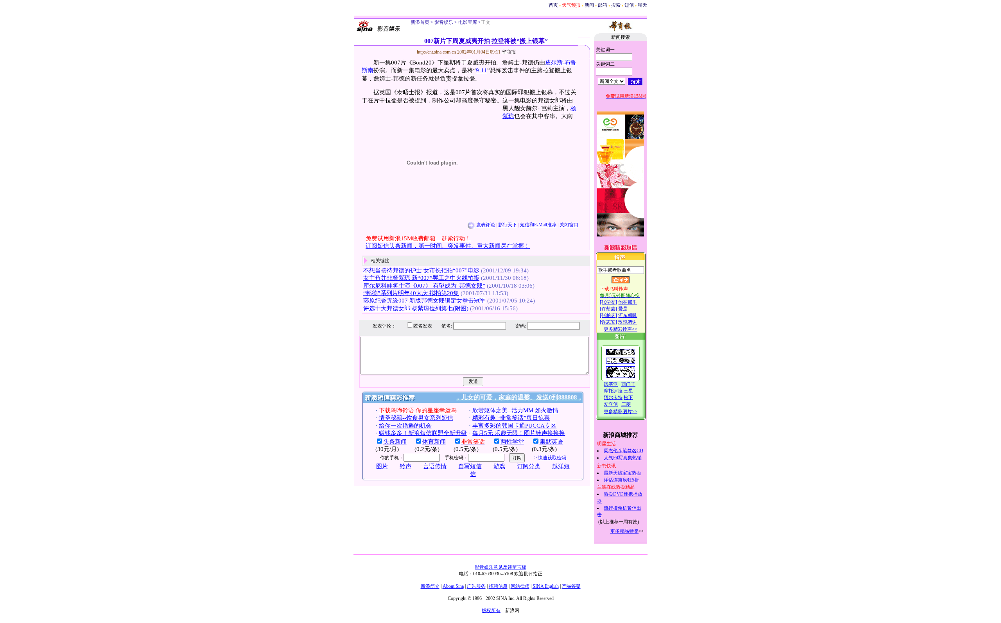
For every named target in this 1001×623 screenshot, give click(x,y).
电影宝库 (467, 22)
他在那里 (627, 302)
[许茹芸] (608, 309)
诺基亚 (611, 384)
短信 (629, 5)
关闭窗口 (569, 224)
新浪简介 (430, 586)
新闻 (589, 5)
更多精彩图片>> (620, 411)
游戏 (499, 466)
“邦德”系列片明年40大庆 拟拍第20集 (411, 293)
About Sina (453, 586)
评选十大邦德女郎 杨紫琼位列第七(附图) (415, 308)
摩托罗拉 (613, 391)
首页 (553, 5)
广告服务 (476, 586)
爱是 (623, 309)
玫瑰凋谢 (627, 322)
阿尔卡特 (613, 397)
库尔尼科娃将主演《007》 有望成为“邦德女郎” (424, 286)
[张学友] (608, 302)
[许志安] (608, 322)
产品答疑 (571, 586)
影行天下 (507, 224)
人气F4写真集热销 (623, 457)
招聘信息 (498, 586)
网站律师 (520, 586)
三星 (628, 391)
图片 (382, 466)
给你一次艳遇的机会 (405, 425)
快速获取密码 (552, 457)
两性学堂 (512, 442)
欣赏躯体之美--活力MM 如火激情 (515, 410)
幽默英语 (551, 442)
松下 (628, 397)
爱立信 (611, 404)
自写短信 (470, 466)
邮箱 (602, 5)
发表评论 (485, 224)
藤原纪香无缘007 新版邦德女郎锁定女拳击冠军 (424, 300)
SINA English (546, 586)
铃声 (405, 466)
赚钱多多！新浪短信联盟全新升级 (423, 433)
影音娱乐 (443, 22)
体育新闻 (434, 442)
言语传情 (435, 466)
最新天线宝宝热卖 (622, 473)
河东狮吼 (627, 315)
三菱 (626, 404)
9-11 (481, 70)
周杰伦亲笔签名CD (623, 450)
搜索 (616, 5)
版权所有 (491, 610)
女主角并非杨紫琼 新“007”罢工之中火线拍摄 (421, 278)
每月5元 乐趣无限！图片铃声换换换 (518, 433)
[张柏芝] (608, 315)
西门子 (628, 384)
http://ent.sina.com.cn (437, 52)
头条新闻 (395, 442)
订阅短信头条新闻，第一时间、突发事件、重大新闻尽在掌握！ (448, 246)
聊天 (642, 5)
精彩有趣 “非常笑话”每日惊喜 (511, 418)
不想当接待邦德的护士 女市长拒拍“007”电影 (421, 270)
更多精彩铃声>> (620, 329)
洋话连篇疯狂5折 (621, 480)
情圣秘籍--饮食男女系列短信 (416, 418)
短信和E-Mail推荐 (538, 224)
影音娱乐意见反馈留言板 (500, 567)
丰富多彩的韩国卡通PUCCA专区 (514, 425)
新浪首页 (420, 22)
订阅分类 (528, 466)
